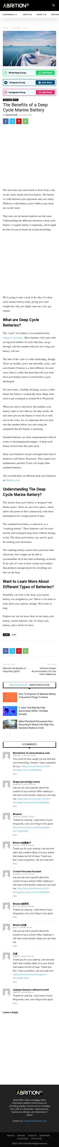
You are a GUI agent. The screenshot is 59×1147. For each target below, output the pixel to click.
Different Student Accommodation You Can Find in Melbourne (44, 671)
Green (25, 28)
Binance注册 (19, 925)
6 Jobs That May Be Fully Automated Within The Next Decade (33, 711)
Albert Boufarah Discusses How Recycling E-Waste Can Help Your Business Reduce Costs (36, 724)
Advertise (21, 1135)
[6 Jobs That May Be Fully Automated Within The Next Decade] (10, 711)
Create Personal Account (27, 871)
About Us (11, 1135)
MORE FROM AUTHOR (40, 685)
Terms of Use (36, 1138)
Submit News (44, 1135)
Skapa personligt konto (26, 782)
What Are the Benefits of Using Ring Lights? (14, 670)
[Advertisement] (29, 157)
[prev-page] (4, 735)
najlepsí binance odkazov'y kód (31, 990)
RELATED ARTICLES (18, 685)
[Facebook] (6, 121)
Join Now (47, 72)
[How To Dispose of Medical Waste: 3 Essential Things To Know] (10, 697)
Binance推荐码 (21, 904)
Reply (15, 774)
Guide (14, 635)
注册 (15, 954)
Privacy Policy (22, 1138)
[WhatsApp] (25, 121)
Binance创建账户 (22, 843)
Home (5, 28)
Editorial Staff (11, 115)
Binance (17, 814)
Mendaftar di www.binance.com (31, 753)
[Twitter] (12, 121)
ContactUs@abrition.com (35, 1121)
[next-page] (9, 735)
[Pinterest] (19, 121)
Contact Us (32, 1135)
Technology (15, 28)
